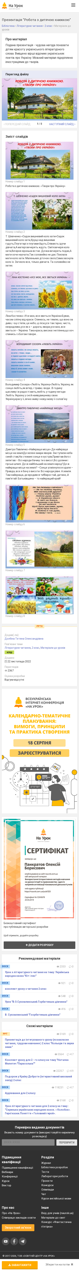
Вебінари (7, 1172)
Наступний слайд (61, 124)
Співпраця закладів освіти (19, 1217)
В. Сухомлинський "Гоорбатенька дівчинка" (32, 1014)
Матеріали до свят (53, 1217)
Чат (43, 1194)
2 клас (36, 647)
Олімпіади (47, 1189)
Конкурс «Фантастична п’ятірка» (56, 1224)
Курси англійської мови (56, 1198)
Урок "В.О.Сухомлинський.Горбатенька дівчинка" (36, 1001)
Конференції (10, 1176)
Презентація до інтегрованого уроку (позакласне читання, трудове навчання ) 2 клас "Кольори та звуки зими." (39, 1043)
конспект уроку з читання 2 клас (25, 988)
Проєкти (47, 1180)
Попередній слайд (17, 124)
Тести (45, 1172)
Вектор (6, 1185)
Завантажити (21, 1265)
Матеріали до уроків (53, 647)
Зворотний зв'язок (18, 1227)
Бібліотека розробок (54, 1167)
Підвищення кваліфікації (17, 1167)
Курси (5, 1181)
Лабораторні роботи (54, 1176)
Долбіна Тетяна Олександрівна (24, 638)
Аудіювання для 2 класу (20, 1093)
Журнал (46, 1163)
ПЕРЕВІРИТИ (66, 1142)
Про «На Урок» (11, 1213)
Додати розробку (40, 945)
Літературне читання (18, 647)
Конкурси (47, 1185)
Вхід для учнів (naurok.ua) (57, 1213)
